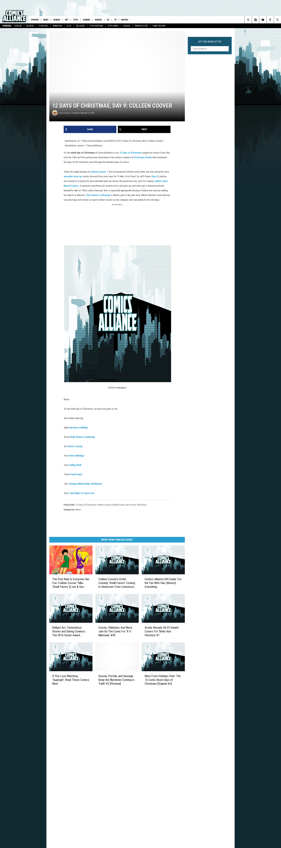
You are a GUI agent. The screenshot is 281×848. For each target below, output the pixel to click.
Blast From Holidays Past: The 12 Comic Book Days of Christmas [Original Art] (163, 679)
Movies (124, 20)
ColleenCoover (118, 505)
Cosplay (18, 26)
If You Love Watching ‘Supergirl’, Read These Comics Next (70, 679)
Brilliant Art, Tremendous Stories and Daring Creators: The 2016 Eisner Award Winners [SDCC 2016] (68, 631)
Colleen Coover (104, 505)
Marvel (98, 20)
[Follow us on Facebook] (270, 19)
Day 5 (155, 176)
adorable (68, 176)
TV (115, 20)
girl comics (131, 505)
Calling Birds (75, 465)
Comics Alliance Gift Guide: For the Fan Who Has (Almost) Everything (163, 583)
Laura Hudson (64, 113)
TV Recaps (43, 26)
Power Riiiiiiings (76, 455)
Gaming (86, 20)
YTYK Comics (113, 26)
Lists (69, 26)
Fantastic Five (141, 26)
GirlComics (142, 505)
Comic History (159, 26)
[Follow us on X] (277, 19)
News (45, 20)
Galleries (80, 26)
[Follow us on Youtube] (262, 19)
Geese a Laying (74, 446)
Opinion (34, 20)
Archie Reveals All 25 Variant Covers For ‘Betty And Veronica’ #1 (162, 631)
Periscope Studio (143, 157)
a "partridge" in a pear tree (81, 493)
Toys (75, 20)
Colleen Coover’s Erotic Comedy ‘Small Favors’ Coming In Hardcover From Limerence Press (116, 583)
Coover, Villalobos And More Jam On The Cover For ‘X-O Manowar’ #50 (115, 631)
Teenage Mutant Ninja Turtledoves (85, 483)
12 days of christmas (86, 505)
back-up (77, 176)
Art (66, 20)
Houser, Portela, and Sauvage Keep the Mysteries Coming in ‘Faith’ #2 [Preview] (116, 679)
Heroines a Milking (78, 427)
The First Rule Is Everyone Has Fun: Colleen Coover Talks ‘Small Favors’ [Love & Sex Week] (70, 583)
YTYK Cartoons (96, 26)
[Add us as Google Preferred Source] (255, 19)
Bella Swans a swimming (82, 436)
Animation (57, 26)
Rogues (126, 26)
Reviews (30, 26)
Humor (56, 20)
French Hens (76, 474)
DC (108, 20)
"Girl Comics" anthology (98, 195)
